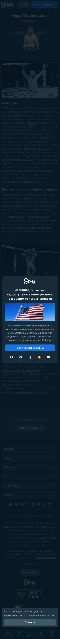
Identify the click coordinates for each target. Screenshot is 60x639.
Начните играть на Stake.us (30, 347)
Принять (30, 622)
